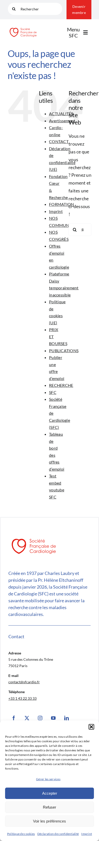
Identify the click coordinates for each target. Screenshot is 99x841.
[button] (91, 726)
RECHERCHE (61, 385)
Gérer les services (48, 779)
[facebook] (13, 718)
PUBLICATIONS (63, 350)
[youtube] (53, 718)
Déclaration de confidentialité (58, 834)
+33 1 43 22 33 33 (22, 698)
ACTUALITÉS (61, 113)
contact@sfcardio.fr (24, 682)
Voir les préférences (49, 821)
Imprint (86, 834)
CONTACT (59, 141)
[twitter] (27, 718)
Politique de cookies (21, 834)
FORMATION (61, 204)
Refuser (49, 807)
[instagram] (40, 718)
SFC (52, 392)
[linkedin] (66, 718)
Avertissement (62, 120)
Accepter (49, 793)
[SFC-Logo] (23, 28)
